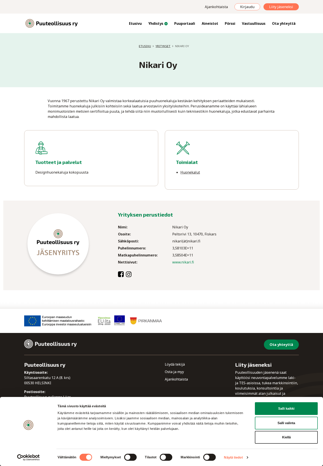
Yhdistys (155, 23)
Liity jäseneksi (281, 6)
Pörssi (230, 23)
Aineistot (210, 23)
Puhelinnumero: (132, 248)
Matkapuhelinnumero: (138, 255)
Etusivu (135, 23)
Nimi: (122, 227)
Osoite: (124, 234)
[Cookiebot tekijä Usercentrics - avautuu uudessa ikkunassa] (28, 457)
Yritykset (163, 46)
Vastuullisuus (253, 23)
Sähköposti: (128, 241)
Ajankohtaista (216, 6)
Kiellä (286, 437)
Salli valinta (286, 423)
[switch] (130, 457)
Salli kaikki (286, 408)
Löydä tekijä (175, 364)
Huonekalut (190, 172)
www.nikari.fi (183, 262)
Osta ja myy (174, 371)
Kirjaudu (247, 6)
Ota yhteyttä (284, 23)
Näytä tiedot (233, 457)
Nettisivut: (127, 262)
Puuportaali (184, 23)
